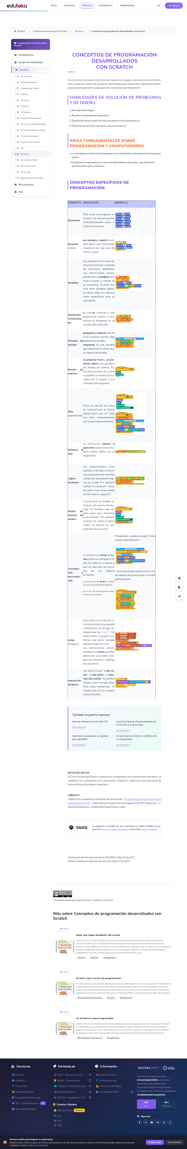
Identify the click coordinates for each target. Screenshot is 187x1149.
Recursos (79, 31)
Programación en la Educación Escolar (50, 31)
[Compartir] (179, 596)
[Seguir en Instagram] (145, 1122)
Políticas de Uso (108, 1080)
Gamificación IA (66, 1091)
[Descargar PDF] (179, 587)
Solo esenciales (174, 1142)
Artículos (20, 1074)
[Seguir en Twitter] (164, 1122)
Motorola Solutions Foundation (115, 829)
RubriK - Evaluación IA (68, 1080)
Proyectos (21, 1086)
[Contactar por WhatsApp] (170, 1122)
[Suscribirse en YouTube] (151, 1122)
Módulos (21, 31)
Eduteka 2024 (70, 1110)
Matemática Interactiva (27, 1097)
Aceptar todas (155, 1142)
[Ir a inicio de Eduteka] (17, 6)
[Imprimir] (179, 578)
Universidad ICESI (109, 1091)
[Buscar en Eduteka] (159, 6)
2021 (59, 1120)
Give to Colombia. (149, 829)
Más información (41, 1145)
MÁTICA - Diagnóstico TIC (71, 1097)
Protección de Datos (111, 1086)
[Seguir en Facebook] (139, 1122)
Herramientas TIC (24, 1091)
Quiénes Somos (108, 1074)
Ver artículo (78, 727)
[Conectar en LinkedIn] (157, 1122)
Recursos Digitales (26, 1108)
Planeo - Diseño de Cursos (72, 1086)
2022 (59, 1116)
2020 (59, 1125)
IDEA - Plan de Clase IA (70, 1074)
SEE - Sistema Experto (29, 1103)
